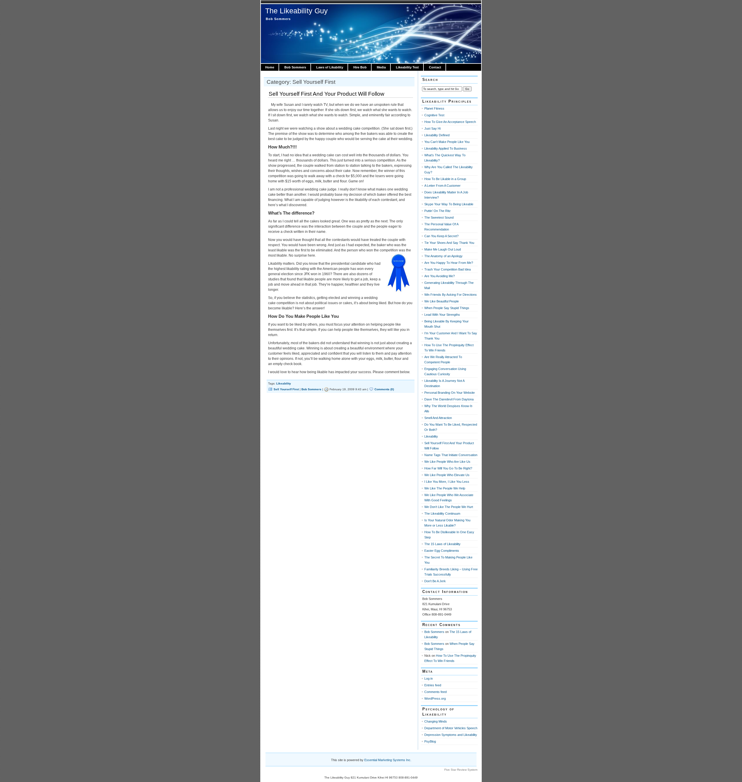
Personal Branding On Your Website (449, 392)
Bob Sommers (295, 67)
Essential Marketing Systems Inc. (387, 760)
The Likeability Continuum (442, 513)
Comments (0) (384, 389)
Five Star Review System (460, 769)
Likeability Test (407, 67)
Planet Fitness (434, 108)
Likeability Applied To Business (445, 148)
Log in (428, 678)
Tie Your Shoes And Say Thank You (449, 242)
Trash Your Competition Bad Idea (447, 269)
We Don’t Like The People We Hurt (448, 507)
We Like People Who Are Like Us (447, 461)
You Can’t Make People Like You (447, 142)
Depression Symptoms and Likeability (450, 734)
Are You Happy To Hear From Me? (448, 262)
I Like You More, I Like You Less (446, 481)
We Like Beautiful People (441, 301)
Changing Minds (435, 721)
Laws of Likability (329, 67)
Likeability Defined (437, 135)
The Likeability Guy (296, 11)
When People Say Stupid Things (446, 308)
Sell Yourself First (286, 389)
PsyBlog (430, 741)
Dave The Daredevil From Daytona (449, 399)
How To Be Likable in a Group (445, 179)
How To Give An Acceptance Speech (450, 122)
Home (269, 67)
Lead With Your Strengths (442, 314)
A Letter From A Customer (442, 185)
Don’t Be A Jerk (435, 581)
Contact (435, 67)
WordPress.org (435, 698)
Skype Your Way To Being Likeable (448, 204)
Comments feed (435, 692)
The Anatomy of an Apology (443, 256)
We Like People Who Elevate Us (447, 475)
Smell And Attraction (438, 418)
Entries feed (432, 685)
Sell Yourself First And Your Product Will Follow (326, 94)
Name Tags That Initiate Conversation (450, 455)
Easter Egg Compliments (441, 550)
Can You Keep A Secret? (441, 236)
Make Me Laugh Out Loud (442, 249)
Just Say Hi (432, 128)
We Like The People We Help (444, 488)
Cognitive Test (434, 115)
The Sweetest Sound (439, 217)
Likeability (283, 383)
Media (381, 67)
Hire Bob (360, 67)
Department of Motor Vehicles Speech (450, 728)
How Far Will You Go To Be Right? (448, 468)
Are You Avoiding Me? (439, 276)
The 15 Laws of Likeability (442, 544)
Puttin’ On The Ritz (437, 211)
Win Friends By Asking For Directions (450, 294)
